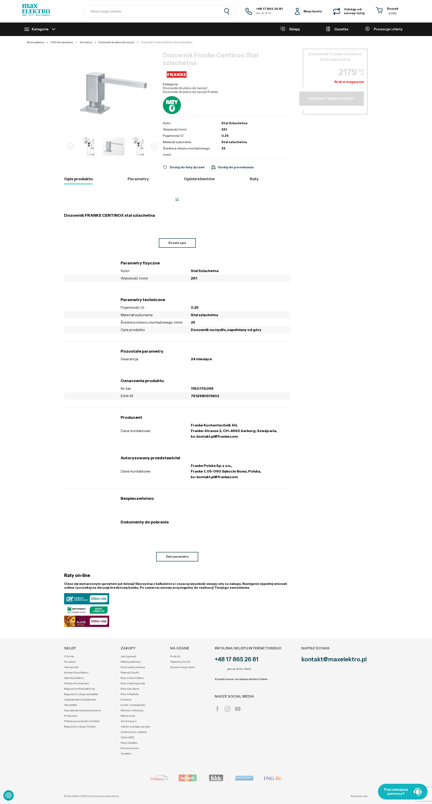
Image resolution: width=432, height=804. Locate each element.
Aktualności (71, 667)
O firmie (69, 656)
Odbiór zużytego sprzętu (135, 726)
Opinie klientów (199, 179)
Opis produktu (78, 179)
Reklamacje (128, 715)
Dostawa (126, 699)
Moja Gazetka (129, 742)
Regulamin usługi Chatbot (80, 726)
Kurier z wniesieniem (133, 705)
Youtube (238, 709)
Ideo (365, 796)
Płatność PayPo (130, 672)
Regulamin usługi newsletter (81, 694)
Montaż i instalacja (132, 710)
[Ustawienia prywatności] (8, 795)
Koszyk (392, 9)
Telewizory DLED (180, 661)
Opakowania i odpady (134, 732)
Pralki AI (175, 656)
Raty (254, 179)
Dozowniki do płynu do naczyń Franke (190, 92)
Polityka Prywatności (76, 683)
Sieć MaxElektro (74, 678)
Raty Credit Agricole (133, 683)
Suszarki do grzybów (182, 667)
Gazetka (126, 753)
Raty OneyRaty (130, 694)
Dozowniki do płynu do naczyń (185, 88)
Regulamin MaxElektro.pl (79, 688)
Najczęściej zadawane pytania (82, 710)
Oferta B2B (127, 737)
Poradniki (70, 661)
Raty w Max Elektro (132, 678)
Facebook (217, 709)
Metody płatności (131, 661)
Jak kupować (128, 656)
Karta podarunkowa (133, 667)
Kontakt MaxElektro (76, 672)
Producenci (71, 715)
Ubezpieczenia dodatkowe (80, 699)
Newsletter (70, 705)
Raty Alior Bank (130, 688)
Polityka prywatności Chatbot (81, 721)
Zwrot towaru (129, 721)
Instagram (227, 709)
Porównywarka (130, 748)
